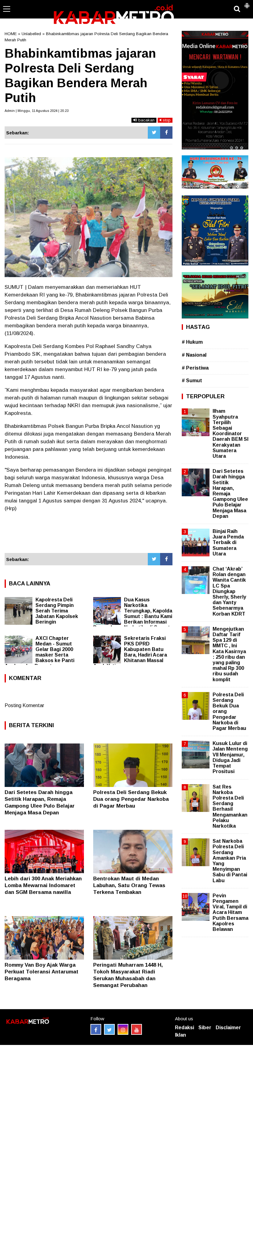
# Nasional (194, 355)
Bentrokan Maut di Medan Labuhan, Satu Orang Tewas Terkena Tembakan (129, 885)
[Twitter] (154, 132)
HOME (11, 33)
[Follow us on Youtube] (136, 1029)
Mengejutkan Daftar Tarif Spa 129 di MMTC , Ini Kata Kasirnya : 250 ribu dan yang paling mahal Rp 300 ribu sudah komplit (229, 654)
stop (166, 120)
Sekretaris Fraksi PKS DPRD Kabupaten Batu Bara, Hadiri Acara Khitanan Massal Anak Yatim (130, 652)
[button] (247, 3)
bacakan (146, 120)
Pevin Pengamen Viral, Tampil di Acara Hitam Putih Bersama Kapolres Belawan (230, 912)
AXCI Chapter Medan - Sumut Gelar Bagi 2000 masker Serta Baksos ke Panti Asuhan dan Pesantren (39, 652)
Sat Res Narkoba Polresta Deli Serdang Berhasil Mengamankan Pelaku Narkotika (230, 806)
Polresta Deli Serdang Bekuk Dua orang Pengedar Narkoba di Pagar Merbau (131, 799)
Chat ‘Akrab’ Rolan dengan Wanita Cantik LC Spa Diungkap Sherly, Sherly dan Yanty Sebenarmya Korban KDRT (229, 591)
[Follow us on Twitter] (109, 1029)
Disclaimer (228, 1027)
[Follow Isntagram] (123, 1029)
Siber (204, 1027)
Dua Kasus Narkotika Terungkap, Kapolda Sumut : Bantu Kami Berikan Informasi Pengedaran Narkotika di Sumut (132, 613)
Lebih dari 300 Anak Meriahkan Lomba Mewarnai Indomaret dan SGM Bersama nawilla (43, 885)
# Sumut (192, 380)
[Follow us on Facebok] (95, 1029)
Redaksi (184, 1027)
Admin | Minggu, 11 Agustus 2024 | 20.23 (36, 111)
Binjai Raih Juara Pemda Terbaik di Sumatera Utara (228, 542)
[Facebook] (166, 132)
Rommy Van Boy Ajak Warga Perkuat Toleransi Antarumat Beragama (41, 971)
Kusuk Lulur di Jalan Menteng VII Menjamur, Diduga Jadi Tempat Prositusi (230, 757)
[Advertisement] (88, 535)
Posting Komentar (24, 705)
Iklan (180, 1035)
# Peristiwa (195, 368)
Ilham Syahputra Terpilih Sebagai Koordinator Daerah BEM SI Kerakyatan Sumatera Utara (230, 433)
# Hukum (192, 342)
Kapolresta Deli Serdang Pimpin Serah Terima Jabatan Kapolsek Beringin (56, 610)
